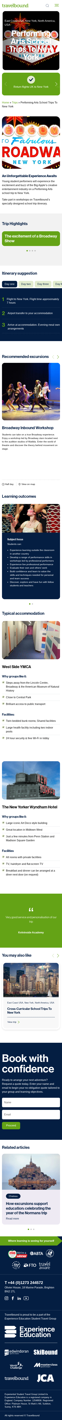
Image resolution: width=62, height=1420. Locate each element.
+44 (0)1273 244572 (25, 1282)
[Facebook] (13, 1298)
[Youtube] (26, 1298)
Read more (12, 1218)
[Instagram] (6, 1298)
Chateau (13, 1196)
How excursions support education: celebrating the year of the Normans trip (28, 1208)
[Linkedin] (19, 1298)
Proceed (11, 1125)
